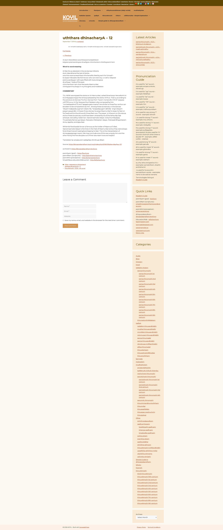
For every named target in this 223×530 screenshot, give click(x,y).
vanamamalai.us (142, 228)
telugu (138, 465)
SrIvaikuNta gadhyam (147, 433)
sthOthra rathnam (144, 445)
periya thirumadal (144, 338)
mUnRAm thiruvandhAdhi (147, 332)
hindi (138, 265)
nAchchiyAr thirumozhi (146, 374)
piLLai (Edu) (91, 1)
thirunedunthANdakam (146, 320)
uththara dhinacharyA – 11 (73, 166)
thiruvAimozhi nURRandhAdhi (148, 448)
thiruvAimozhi (107, 15)
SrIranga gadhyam (146, 430)
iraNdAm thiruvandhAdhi (146, 326)
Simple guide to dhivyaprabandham (111, 21)
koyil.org (153, 199)
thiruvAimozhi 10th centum (147, 477)
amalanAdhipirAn (144, 368)
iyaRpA (96, 15)
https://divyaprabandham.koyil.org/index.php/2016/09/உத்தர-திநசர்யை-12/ (95, 144)
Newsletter (124, 4)
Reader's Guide (141, 180)
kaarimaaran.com (142, 222)
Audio (138, 256)
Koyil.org (65, 1)
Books (131, 1)
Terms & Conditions (154, 527)
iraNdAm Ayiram (85, 15)
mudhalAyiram (139, 10)
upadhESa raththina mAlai (147, 451)
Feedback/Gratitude (86, 4)
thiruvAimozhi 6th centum (147, 494)
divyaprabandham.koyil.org (146, 216)
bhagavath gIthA (101, 1)
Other (67, 164)
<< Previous (67, 55)
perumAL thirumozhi (145, 400)
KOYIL (70, 17)
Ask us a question (100, 4)
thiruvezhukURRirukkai (146, 353)
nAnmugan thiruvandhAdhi (147, 335)
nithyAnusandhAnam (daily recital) (118, 10)
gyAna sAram (142, 436)
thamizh (139, 468)
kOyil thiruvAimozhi (144, 474)
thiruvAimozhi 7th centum (147, 497)
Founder (109, 4)
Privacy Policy (141, 527)
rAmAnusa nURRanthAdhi (147, 344)
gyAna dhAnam (146, 1)
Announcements (74, 4)
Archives (139, 514)
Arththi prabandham (145, 421)
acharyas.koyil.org (142, 211)
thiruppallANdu (143, 409)
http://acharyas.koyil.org (91, 158)
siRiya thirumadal (143, 347)
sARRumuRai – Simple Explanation (136, 15)
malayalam (140, 362)
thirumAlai (141, 406)
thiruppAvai (141, 415)
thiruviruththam (143, 356)
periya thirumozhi (144, 271)
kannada (139, 359)
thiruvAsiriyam (142, 350)
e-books (92, 21)
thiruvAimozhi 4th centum (147, 488)
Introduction (83, 10)
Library (132, 4)
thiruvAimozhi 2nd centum (147, 483)
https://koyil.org (83, 153)
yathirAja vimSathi (144, 457)
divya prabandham (114, 1)
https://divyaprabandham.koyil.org (84, 149)
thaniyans (97, 10)
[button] (80, 26)
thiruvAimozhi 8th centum (147, 500)
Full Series (66, 51)
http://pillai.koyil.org (97, 160)
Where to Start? (75, 1)
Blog (137, 259)
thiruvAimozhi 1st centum (147, 480)
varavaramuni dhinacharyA (77, 164)
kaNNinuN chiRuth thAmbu (147, 371)
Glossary (82, 21)
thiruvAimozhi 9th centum (147, 503)
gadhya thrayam (143, 424)
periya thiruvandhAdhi (145, 341)
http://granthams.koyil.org (92, 155)
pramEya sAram (143, 439)
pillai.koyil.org (154, 219)
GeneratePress (84, 527)
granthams (124, 1)
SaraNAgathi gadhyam (147, 427)
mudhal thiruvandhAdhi (146, 329)
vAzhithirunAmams (144, 454)
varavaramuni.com (143, 230)
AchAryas (84, 1)
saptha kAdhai (142, 442)
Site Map (137, 1)
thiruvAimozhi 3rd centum (147, 485)
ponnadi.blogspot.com (144, 225)
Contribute (116, 4)
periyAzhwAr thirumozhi (146, 377)
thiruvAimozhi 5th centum (147, 491)
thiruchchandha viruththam (148, 403)
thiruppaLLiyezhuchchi (146, 412)
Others (118, 15)
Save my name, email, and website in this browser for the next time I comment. (94, 220)
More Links (140, 233)
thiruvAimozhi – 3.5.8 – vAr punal (75, 168)
